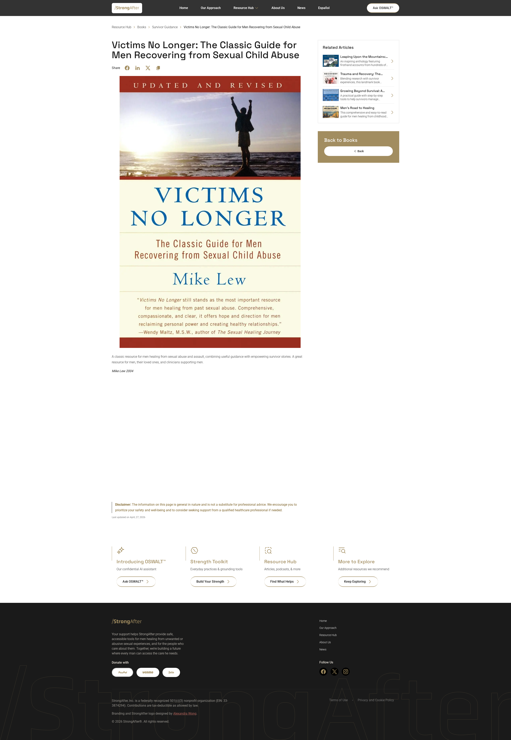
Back (361, 151)
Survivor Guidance (165, 27)
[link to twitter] (335, 672)
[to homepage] (127, 9)
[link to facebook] (323, 672)
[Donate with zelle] (171, 672)
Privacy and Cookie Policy (376, 700)
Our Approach (211, 8)
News (301, 8)
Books (141, 27)
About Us (278, 8)
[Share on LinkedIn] (137, 68)
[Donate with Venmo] (148, 672)
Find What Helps (282, 581)
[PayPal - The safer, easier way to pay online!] (122, 672)
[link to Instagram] (346, 672)
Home (183, 8)
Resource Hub (244, 8)
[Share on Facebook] (127, 68)
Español (324, 8)
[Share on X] (148, 68)
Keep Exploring (355, 581)
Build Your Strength (210, 581)
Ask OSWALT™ (383, 8)
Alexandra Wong (184, 713)
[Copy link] (158, 68)
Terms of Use (338, 700)
